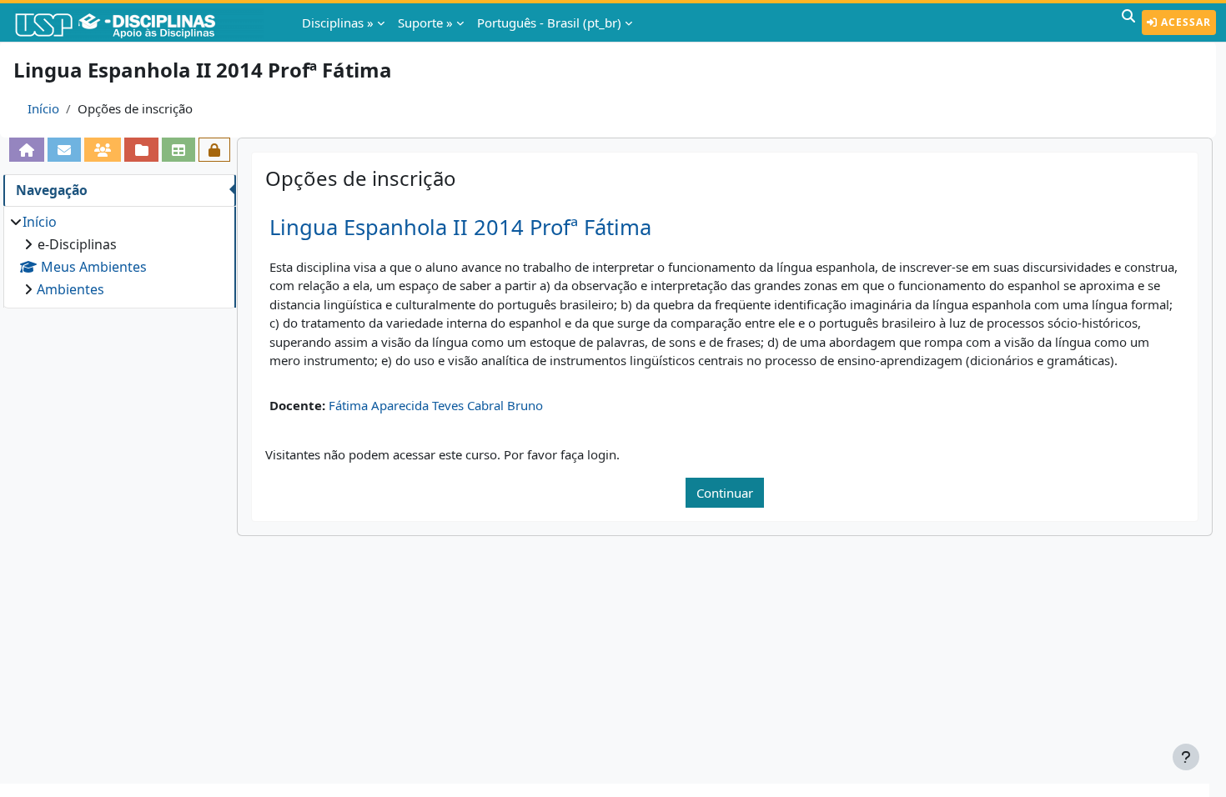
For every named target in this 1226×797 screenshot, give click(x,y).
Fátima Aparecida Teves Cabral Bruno (436, 405)
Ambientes (70, 289)
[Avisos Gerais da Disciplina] (64, 150)
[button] (1128, 22)
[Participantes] (102, 150)
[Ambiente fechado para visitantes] (214, 150)
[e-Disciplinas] (140, 22)
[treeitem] (119, 255)
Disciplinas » (338, 22)
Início (43, 108)
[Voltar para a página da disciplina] (26, 150)
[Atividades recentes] (141, 150)
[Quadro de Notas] (178, 150)
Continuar (724, 492)
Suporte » (425, 22)
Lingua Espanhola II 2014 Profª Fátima (460, 227)
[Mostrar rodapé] (1186, 757)
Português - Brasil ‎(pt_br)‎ (549, 22)
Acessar (1184, 22)
